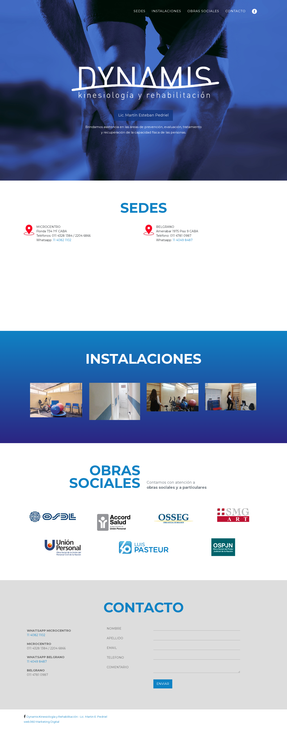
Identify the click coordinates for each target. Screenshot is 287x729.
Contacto (235, 11)
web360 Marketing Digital (41, 721)
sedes (139, 11)
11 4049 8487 (183, 240)
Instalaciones (166, 11)
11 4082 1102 (62, 240)
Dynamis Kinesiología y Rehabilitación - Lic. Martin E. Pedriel (66, 716)
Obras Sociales (203, 11)
